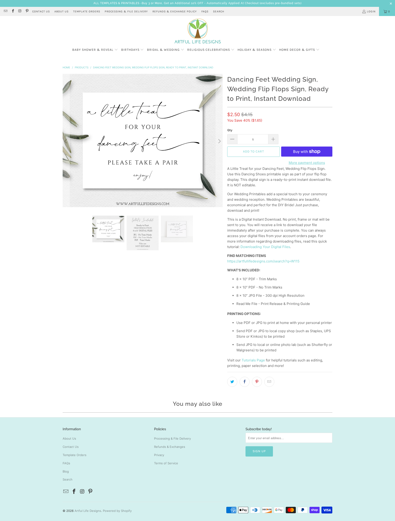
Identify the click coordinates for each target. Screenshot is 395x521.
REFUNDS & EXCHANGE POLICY (174, 11)
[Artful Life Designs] (197, 31)
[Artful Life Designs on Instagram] (20, 11)
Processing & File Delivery (172, 438)
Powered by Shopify (117, 511)
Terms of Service (166, 463)
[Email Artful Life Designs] (5, 11)
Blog (66, 471)
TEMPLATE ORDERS (86, 11)
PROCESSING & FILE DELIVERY (126, 11)
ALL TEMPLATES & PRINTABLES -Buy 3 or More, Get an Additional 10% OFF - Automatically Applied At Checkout (176, 3)
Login (371, 11)
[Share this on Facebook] (245, 382)
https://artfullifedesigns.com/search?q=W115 (263, 261)
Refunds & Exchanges (169, 447)
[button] (95, 50)
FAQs (204, 11)
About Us (69, 438)
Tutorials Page (253, 360)
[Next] (219, 141)
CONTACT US (41, 11)
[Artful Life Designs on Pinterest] (27, 11)
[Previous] (66, 141)
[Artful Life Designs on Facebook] (12, 11)
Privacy (159, 455)
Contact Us (71, 447)
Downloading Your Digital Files (265, 247)
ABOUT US (61, 11)
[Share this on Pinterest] (257, 382)
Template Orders (74, 455)
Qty (229, 130)
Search (218, 11)
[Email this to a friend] (269, 382)
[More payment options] (332, 152)
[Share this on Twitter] (232, 382)
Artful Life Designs (88, 511)
